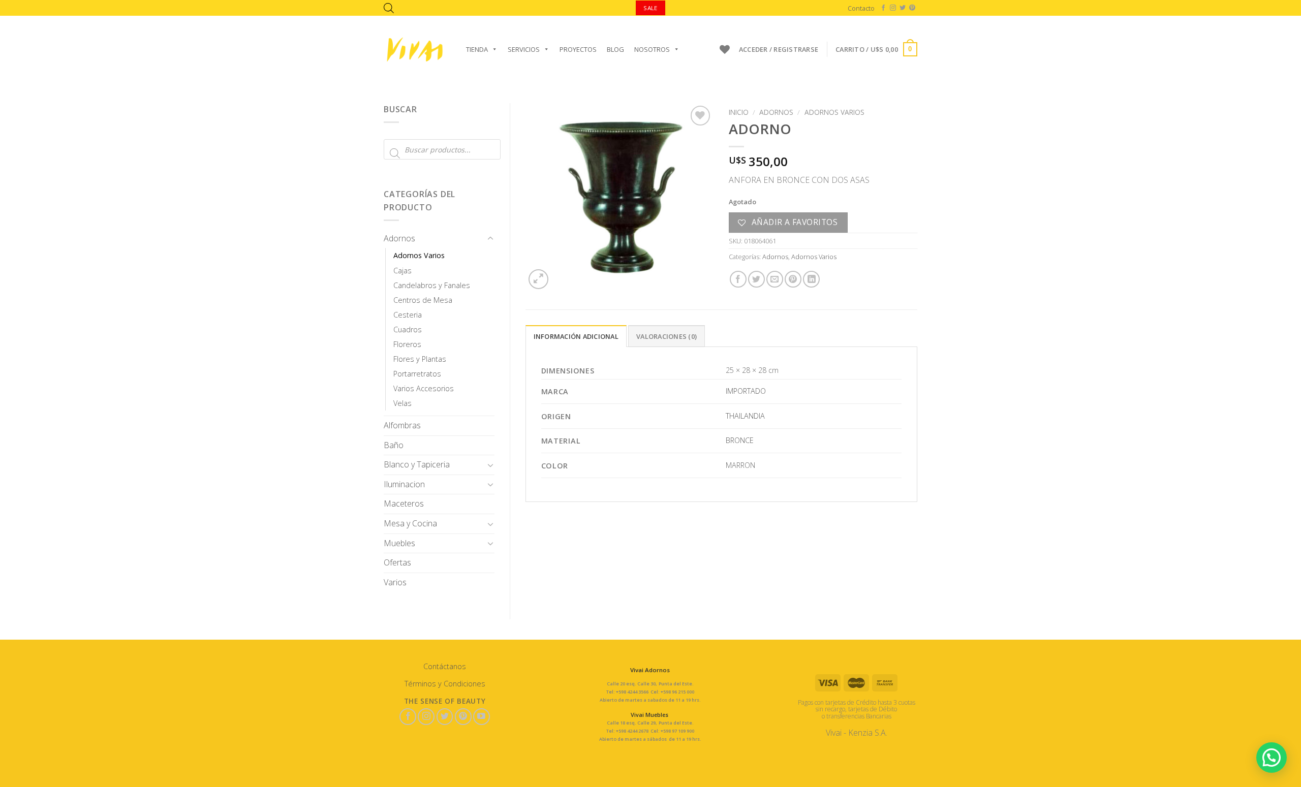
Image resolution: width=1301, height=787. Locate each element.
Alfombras (402, 425)
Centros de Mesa (422, 300)
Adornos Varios (419, 255)
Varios (395, 582)
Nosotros (652, 49)
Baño (394, 445)
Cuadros (407, 329)
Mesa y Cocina (410, 523)
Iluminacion (404, 484)
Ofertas (397, 562)
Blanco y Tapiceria (417, 464)
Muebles (399, 543)
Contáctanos (444, 666)
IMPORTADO (746, 391)
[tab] (576, 336)
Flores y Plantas (419, 359)
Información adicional (576, 336)
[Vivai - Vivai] (415, 49)
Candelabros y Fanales (431, 285)
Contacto (861, 8)
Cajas (402, 270)
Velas (402, 403)
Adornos (399, 238)
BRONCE (740, 440)
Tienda (477, 49)
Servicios (524, 49)
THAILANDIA (745, 416)
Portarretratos (417, 374)
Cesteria (407, 315)
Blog (615, 49)
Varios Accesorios (423, 388)
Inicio (739, 112)
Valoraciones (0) (666, 336)
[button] (1271, 757)
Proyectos (578, 49)
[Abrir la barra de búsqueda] (389, 8)
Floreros (407, 344)
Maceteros (404, 503)
